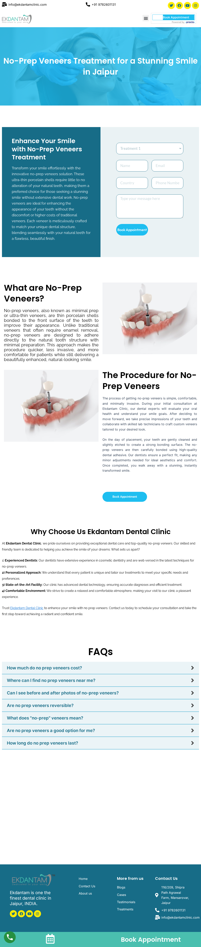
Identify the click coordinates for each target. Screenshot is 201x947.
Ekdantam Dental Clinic (26, 608)
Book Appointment (151, 939)
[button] (146, 18)
